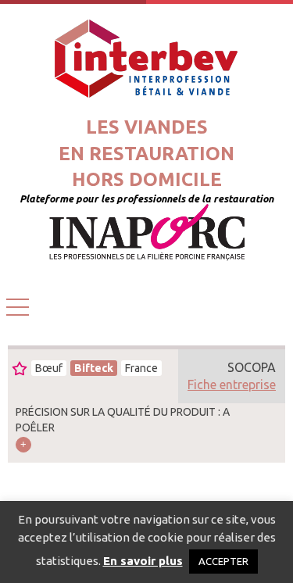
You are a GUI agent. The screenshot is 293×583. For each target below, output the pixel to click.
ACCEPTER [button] (223, 561)
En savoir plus (143, 560)
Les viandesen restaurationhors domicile (146, 153)
